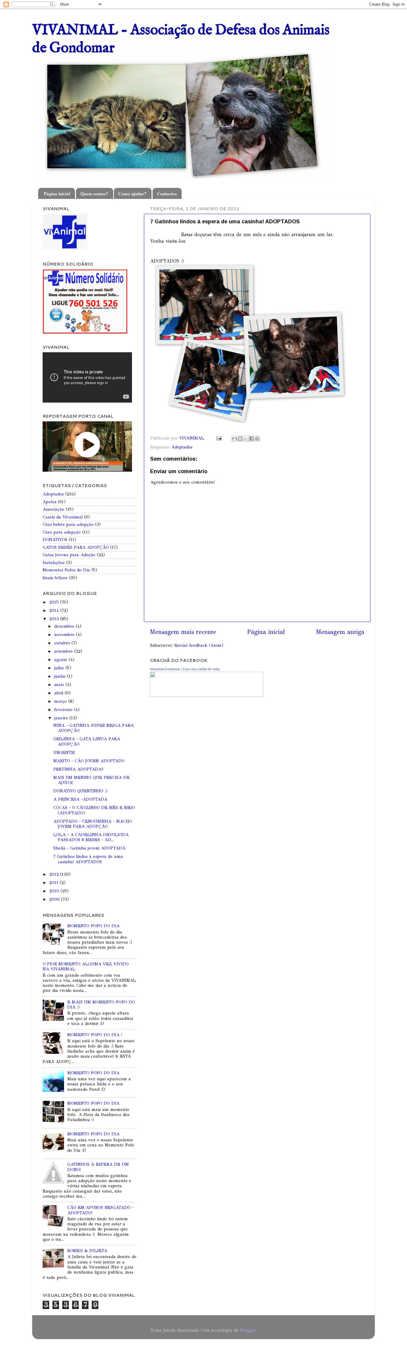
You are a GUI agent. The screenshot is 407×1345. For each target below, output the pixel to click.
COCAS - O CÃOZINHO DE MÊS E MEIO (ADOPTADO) (94, 810)
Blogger (248, 1330)
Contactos (167, 193)
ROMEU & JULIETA (87, 1250)
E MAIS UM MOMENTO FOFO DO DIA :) (101, 1004)
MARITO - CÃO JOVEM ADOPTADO (89, 760)
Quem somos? (94, 193)
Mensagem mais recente (183, 632)
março (61, 701)
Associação (53, 509)
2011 (54, 882)
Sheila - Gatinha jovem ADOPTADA (89, 848)
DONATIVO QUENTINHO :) (80, 791)
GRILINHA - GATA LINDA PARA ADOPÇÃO (86, 741)
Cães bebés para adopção (68, 524)
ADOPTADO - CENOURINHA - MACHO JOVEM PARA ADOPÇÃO (92, 824)
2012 (54, 874)
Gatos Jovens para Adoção (69, 554)
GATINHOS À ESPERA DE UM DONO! (98, 1167)
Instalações (54, 562)
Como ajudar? (132, 193)
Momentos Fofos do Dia (66, 570)
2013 (54, 618)
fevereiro (64, 709)
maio (60, 684)
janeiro (61, 718)
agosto (61, 659)
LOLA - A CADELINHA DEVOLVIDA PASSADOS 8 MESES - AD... (91, 837)
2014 (54, 610)
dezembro (65, 626)
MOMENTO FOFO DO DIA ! (94, 1034)
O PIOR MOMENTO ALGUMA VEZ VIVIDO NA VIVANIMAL (86, 966)
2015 (54, 602)
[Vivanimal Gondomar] (206, 695)
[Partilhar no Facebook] (251, 439)
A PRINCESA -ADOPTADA (80, 799)
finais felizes (55, 577)
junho (60, 676)
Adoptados (181, 447)
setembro (64, 651)
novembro (65, 634)
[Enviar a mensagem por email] (234, 439)
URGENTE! (64, 752)
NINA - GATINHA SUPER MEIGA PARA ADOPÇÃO (93, 728)
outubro (63, 643)
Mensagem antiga (340, 632)
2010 (54, 891)
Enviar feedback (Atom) (198, 645)
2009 (55, 899)
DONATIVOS (55, 539)
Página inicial (57, 193)
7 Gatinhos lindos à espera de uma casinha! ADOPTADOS (88, 859)
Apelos (49, 501)
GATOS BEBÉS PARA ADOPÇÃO (76, 547)
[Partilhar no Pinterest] (257, 439)
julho (60, 668)
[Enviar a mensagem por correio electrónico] (218, 438)
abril (59, 693)
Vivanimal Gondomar (165, 669)
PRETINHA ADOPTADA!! (78, 769)
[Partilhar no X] (246, 439)
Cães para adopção (62, 532)
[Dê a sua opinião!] (240, 439)
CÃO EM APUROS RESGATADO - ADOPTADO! (100, 1210)
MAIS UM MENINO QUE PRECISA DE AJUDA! (91, 780)
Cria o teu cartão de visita (201, 669)
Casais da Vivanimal (63, 517)
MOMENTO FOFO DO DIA (93, 925)
